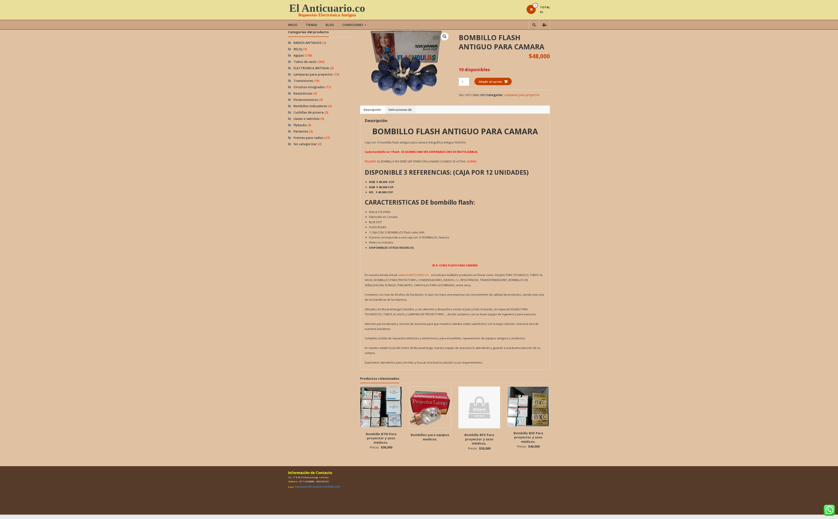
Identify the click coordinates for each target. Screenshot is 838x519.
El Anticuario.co (327, 8)
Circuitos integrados (309, 87)
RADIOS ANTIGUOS (307, 43)
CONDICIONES (352, 25)
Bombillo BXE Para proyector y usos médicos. (528, 437)
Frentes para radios (308, 138)
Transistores (303, 81)
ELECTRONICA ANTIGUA (311, 68)
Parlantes (301, 131)
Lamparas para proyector (522, 95)
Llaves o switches (306, 119)
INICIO (292, 25)
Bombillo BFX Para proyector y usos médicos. (479, 439)
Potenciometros (306, 100)
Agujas (299, 55)
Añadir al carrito (490, 82)
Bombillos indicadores (310, 106)
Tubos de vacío (305, 62)
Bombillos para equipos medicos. (430, 437)
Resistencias (303, 93)
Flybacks (300, 125)
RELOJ (298, 49)
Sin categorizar (305, 144)
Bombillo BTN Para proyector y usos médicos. (381, 438)
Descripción (372, 110)
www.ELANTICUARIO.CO (413, 275)
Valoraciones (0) (399, 110)
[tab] (372, 110)
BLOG (330, 25)
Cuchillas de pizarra (309, 112)
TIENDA (311, 25)
